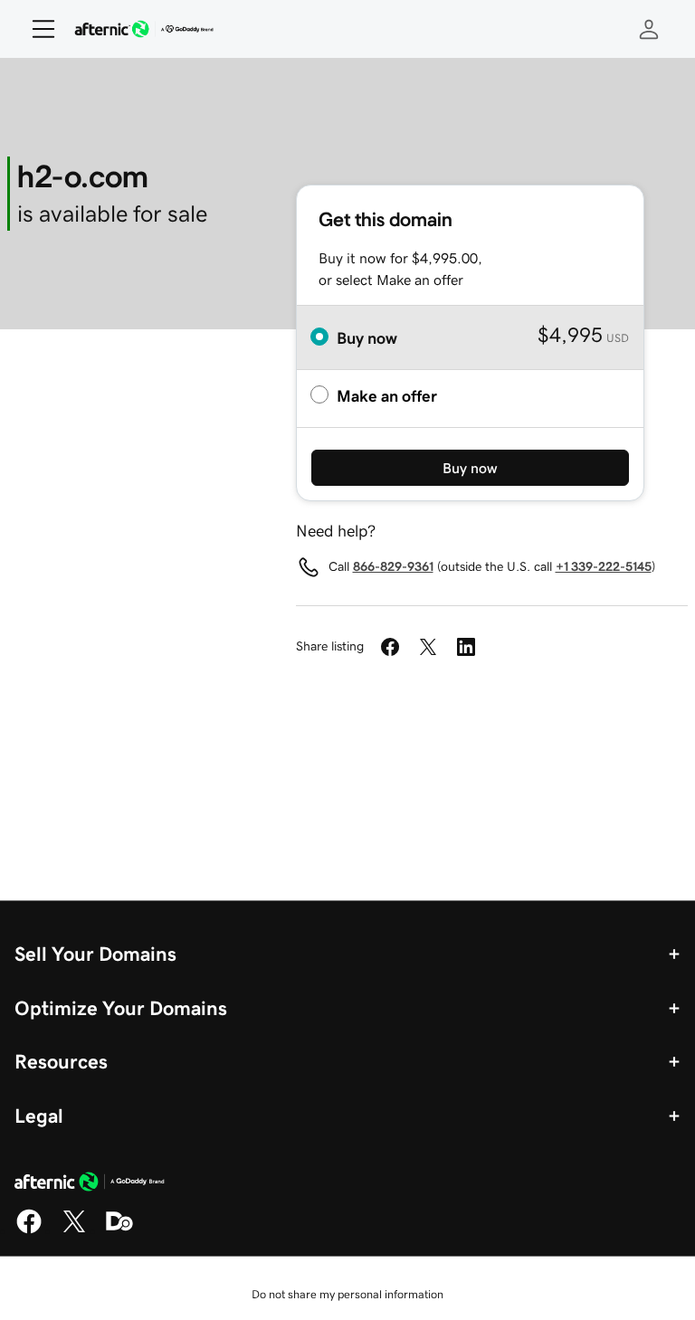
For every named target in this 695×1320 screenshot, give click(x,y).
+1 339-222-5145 (604, 566)
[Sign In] (649, 29)
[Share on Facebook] (390, 647)
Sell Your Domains (95, 954)
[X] (74, 1230)
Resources (61, 1061)
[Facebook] (28, 1230)
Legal (38, 1115)
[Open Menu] (36, 29)
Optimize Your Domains (120, 1008)
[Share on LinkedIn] (466, 647)
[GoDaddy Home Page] (89, 1184)
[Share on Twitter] (428, 647)
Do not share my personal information (347, 1294)
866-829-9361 (393, 566)
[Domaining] (119, 1230)
